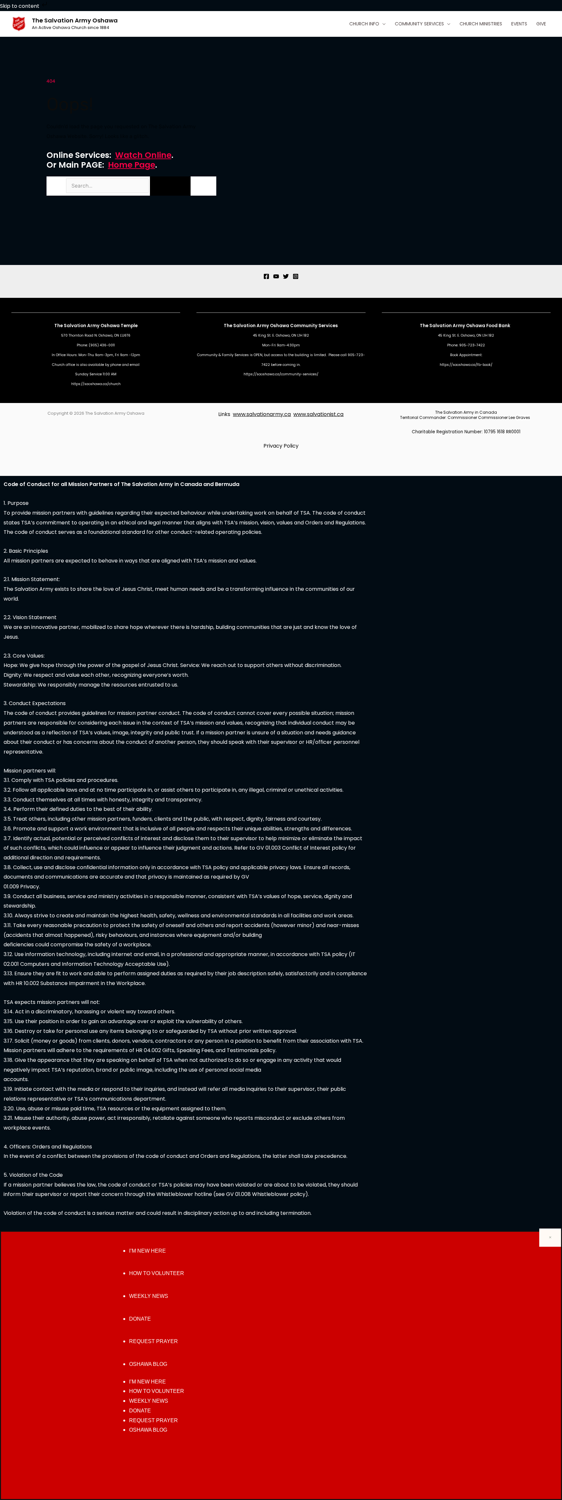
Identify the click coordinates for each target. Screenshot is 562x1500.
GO (170, 186)
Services (328, 326)
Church (58, 364)
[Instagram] (296, 276)
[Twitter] (286, 276)
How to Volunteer (156, 1273)
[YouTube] (276, 276)
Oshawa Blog (148, 1364)
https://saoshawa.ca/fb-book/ (466, 364)
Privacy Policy (281, 446)
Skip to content (20, 6)
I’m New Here (147, 1251)
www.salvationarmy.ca (262, 414)
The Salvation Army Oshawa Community (271, 326)
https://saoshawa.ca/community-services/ (281, 374)
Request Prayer (153, 1341)
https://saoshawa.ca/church (96, 384)
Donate (140, 1319)
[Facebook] (266, 276)
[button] (382, 24)
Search (56, 185)
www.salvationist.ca (318, 414)
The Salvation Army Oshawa (75, 20)
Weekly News (148, 1296)
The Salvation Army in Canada (466, 412)
